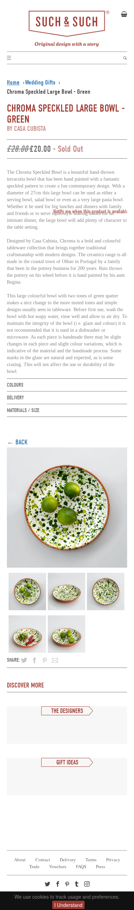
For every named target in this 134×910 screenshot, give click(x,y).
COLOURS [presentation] (15, 385)
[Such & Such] (67, 29)
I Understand (68, 904)
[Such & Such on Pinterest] (68, 884)
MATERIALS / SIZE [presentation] (23, 410)
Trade (34, 866)
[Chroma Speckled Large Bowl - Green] (67, 506)
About (20, 859)
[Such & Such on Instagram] (87, 884)
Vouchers (57, 866)
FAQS (81, 866)
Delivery (68, 859)
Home (13, 82)
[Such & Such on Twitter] (48, 884)
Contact (42, 859)
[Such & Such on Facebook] (58, 884)
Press (100, 866)
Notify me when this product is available (91, 211)
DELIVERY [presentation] (15, 398)
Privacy (113, 859)
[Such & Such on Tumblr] (77, 884)
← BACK (17, 442)
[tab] (67, 385)
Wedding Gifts (40, 82)
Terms (91, 859)
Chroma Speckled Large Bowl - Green (48, 91)
